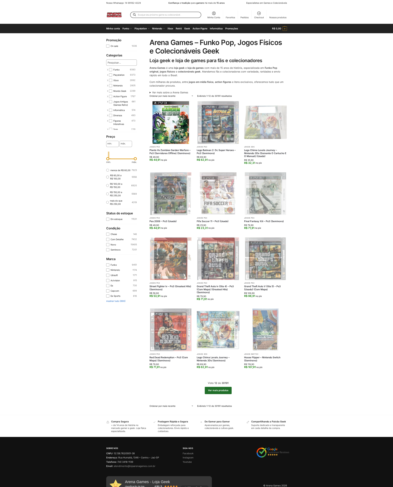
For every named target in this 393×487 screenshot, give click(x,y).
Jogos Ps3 (154, 147)
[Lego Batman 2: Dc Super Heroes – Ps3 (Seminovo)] (218, 122)
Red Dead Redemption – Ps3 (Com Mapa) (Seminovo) (168, 359)
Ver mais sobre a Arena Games (170, 92)
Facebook (188, 453)
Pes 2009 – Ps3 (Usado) (163, 221)
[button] (279, 28)
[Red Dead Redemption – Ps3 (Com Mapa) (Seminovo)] (170, 329)
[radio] (121, 170)
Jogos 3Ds (249, 147)
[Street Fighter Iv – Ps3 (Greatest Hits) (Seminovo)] (170, 258)
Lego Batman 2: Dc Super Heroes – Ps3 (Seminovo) (216, 152)
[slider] (107, 158)
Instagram (188, 457)
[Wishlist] (187, 106)
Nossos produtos (277, 17)
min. (109, 143)
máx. (123, 143)
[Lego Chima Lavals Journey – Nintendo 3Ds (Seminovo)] (218, 329)
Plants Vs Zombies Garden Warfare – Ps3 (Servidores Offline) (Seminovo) (170, 152)
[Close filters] (138, 40)
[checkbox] (121, 46)
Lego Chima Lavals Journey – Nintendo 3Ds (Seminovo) (213, 359)
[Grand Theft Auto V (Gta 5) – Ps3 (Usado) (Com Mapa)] (265, 258)
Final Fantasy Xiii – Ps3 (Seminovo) (264, 221)
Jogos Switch (251, 354)
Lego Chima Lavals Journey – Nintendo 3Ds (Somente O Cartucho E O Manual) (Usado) (265, 153)
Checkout (259, 17)
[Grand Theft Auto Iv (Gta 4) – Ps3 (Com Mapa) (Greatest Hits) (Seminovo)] (218, 258)
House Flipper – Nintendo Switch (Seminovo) (262, 359)
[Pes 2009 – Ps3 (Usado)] (170, 193)
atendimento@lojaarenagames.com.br (134, 466)
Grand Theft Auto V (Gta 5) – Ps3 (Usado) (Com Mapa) (262, 288)
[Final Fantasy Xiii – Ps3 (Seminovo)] (265, 193)
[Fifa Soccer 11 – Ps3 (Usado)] (218, 193)
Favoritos (230, 17)
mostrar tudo (116, 301)
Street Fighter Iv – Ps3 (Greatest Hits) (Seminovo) (170, 288)
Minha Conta (213, 17)
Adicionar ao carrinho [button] (171, 166)
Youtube (187, 461)
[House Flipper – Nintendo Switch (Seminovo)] (265, 329)
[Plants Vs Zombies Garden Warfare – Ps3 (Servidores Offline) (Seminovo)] (170, 122)
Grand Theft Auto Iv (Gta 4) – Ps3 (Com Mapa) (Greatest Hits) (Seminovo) (215, 289)
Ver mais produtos (218, 390)
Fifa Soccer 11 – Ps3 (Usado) (213, 221)
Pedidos (244, 17)
